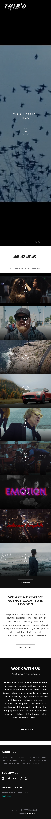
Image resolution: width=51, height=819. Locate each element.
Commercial (18, 268)
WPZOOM (31, 814)
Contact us (6, 796)
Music (27, 268)
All (10, 268)
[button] (25, 647)
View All (25, 582)
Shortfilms (36, 268)
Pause (37, 241)
